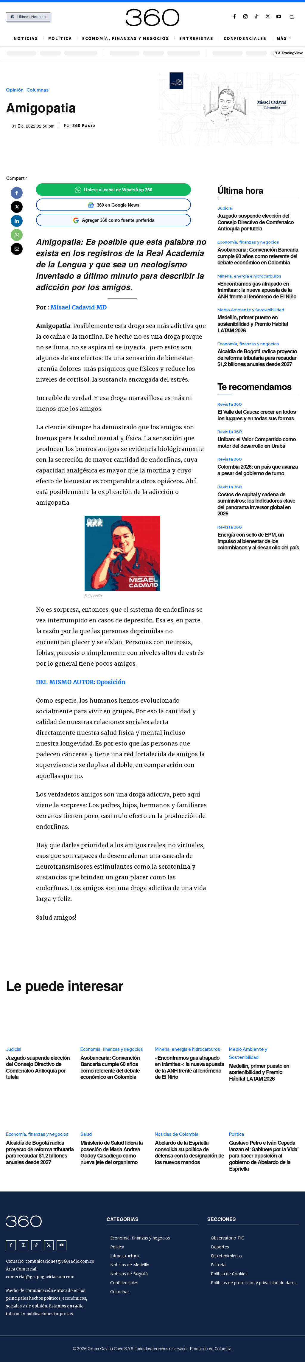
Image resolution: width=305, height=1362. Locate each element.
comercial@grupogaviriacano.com (40, 1276)
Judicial (225, 208)
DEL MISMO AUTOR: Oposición (81, 682)
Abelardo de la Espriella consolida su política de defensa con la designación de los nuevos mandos (189, 1152)
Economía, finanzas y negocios (248, 242)
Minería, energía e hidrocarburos (249, 276)
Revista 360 (229, 404)
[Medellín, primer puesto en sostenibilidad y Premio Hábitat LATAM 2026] (264, 1020)
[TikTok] (257, 17)
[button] (291, 17)
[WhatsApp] (17, 235)
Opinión (15, 90)
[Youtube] (279, 17)
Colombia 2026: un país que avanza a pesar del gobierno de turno (257, 470)
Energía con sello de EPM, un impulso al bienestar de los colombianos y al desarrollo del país (258, 541)
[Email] (17, 249)
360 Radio (83, 125)
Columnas (38, 90)
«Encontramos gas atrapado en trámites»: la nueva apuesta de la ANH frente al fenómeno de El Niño (256, 290)
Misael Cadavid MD (78, 307)
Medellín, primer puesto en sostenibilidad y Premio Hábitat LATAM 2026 (252, 323)
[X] (268, 17)
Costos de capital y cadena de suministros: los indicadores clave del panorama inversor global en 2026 (256, 503)
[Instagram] (246, 17)
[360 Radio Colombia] (153, 17)
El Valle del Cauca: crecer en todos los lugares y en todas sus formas (256, 415)
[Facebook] (234, 17)
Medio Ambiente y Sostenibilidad (250, 309)
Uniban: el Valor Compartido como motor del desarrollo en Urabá (256, 442)
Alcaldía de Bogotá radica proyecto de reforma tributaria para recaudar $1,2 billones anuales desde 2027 (257, 357)
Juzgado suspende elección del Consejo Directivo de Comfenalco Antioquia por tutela (255, 222)
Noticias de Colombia (176, 1134)
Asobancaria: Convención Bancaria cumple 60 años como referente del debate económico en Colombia (257, 256)
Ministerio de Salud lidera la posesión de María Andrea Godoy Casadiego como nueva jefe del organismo (111, 1152)
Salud (86, 1134)
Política (236, 1134)
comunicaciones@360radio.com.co (59, 1261)
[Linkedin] (17, 221)
